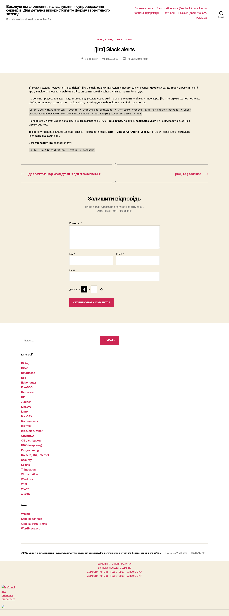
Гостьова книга (144, 8)
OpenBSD (27, 436)
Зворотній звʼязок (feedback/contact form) (182, 8)
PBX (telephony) (31, 445)
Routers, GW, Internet (35, 455)
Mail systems (29, 421)
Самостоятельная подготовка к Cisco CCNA (114, 571)
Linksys (26, 407)
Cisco (25, 368)
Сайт (72, 269)
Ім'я (72, 254)
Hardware (27, 392)
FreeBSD (27, 387)
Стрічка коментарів (34, 524)
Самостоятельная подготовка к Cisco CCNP (114, 575)
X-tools (25, 494)
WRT (24, 484)
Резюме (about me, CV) (192, 12)
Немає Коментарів (137, 58)
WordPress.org (31, 528)
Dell (23, 378)
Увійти (25, 514)
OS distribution (31, 440)
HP (23, 397)
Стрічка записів (31, 519)
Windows (27, 479)
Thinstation (28, 469)
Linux (24, 411)
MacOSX (26, 416)
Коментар (75, 223)
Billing (25, 363)
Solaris (25, 465)
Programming (30, 450)
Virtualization (29, 474)
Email (120, 254)
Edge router (28, 382)
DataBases (28, 373)
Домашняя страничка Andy (114, 563)
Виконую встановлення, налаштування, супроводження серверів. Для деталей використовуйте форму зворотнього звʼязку (58, 10)
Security (26, 460)
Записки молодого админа (114, 567)
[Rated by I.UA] (114, 606)
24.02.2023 (112, 58)
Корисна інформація (146, 12)
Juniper (26, 402)
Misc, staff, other (109, 39)
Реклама (201, 17)
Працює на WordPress (176, 552)
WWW (128, 39)
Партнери (168, 12)
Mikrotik (26, 426)
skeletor (93, 58)
